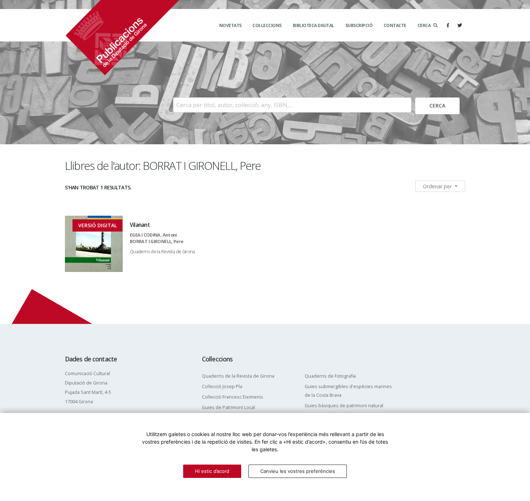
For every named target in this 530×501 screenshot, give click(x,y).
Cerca (424, 25)
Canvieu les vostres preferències (297, 471)
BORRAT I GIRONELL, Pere (157, 241)
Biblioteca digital (313, 25)
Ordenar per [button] (438, 186)
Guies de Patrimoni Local (228, 407)
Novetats (230, 25)
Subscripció (359, 25)
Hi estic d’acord (212, 471)
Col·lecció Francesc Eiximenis (232, 397)
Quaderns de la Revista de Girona (162, 252)
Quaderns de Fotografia (330, 376)
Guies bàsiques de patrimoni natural (344, 406)
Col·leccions (267, 25)
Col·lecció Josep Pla (222, 386)
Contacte (395, 25)
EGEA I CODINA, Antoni (153, 235)
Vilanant (140, 225)
